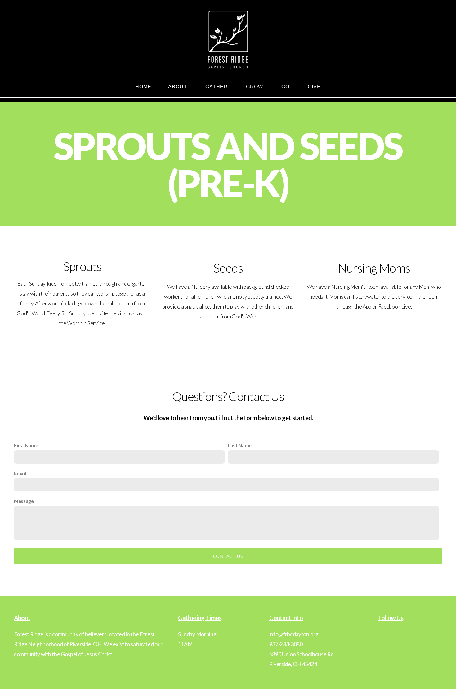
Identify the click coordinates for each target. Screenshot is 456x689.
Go (286, 86)
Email (20, 473)
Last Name (240, 445)
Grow (255, 86)
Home (143, 86)
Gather (217, 86)
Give (314, 86)
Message (24, 501)
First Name (26, 445)
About (178, 86)
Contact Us (228, 556)
